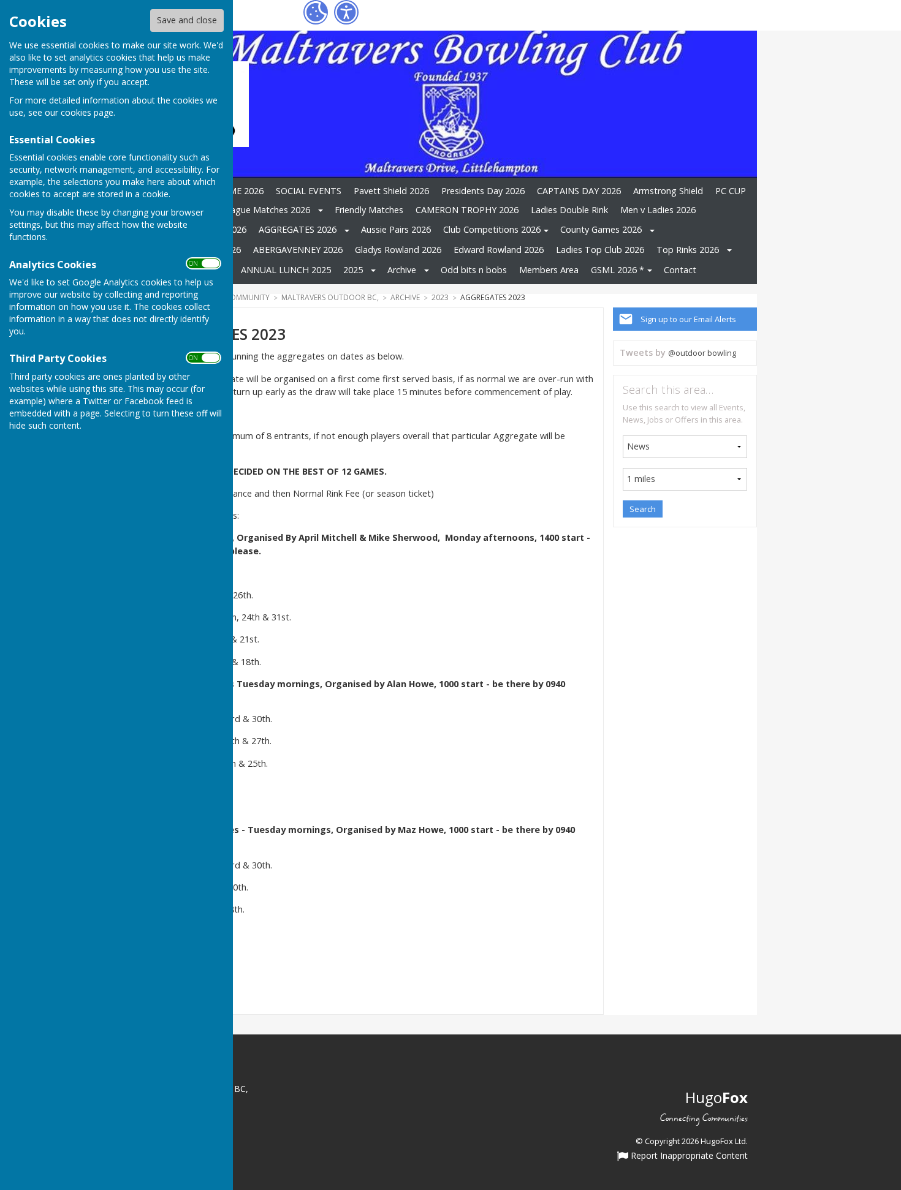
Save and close (187, 20)
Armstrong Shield (668, 191)
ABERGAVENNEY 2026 (298, 249)
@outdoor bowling (702, 352)
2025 (353, 270)
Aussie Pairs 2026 (396, 229)
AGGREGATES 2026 (297, 229)
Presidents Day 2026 (483, 191)
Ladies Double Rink (569, 210)
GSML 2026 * (617, 270)
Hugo (716, 1097)
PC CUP (730, 191)
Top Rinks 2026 (687, 249)
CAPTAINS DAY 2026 (579, 191)
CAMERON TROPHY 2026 (467, 210)
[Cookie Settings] (315, 12)
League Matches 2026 (265, 210)
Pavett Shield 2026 (391, 191)
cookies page (87, 112)
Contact (680, 270)
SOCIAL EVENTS (308, 191)
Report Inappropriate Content (688, 1156)
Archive (401, 270)
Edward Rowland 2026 (499, 249)
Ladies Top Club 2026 (600, 249)
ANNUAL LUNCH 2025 (286, 270)
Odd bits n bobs (474, 270)
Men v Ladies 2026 (658, 210)
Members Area (549, 270)
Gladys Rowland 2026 (398, 249)
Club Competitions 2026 (492, 229)
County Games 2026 (601, 229)
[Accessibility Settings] (346, 12)
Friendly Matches (369, 210)
